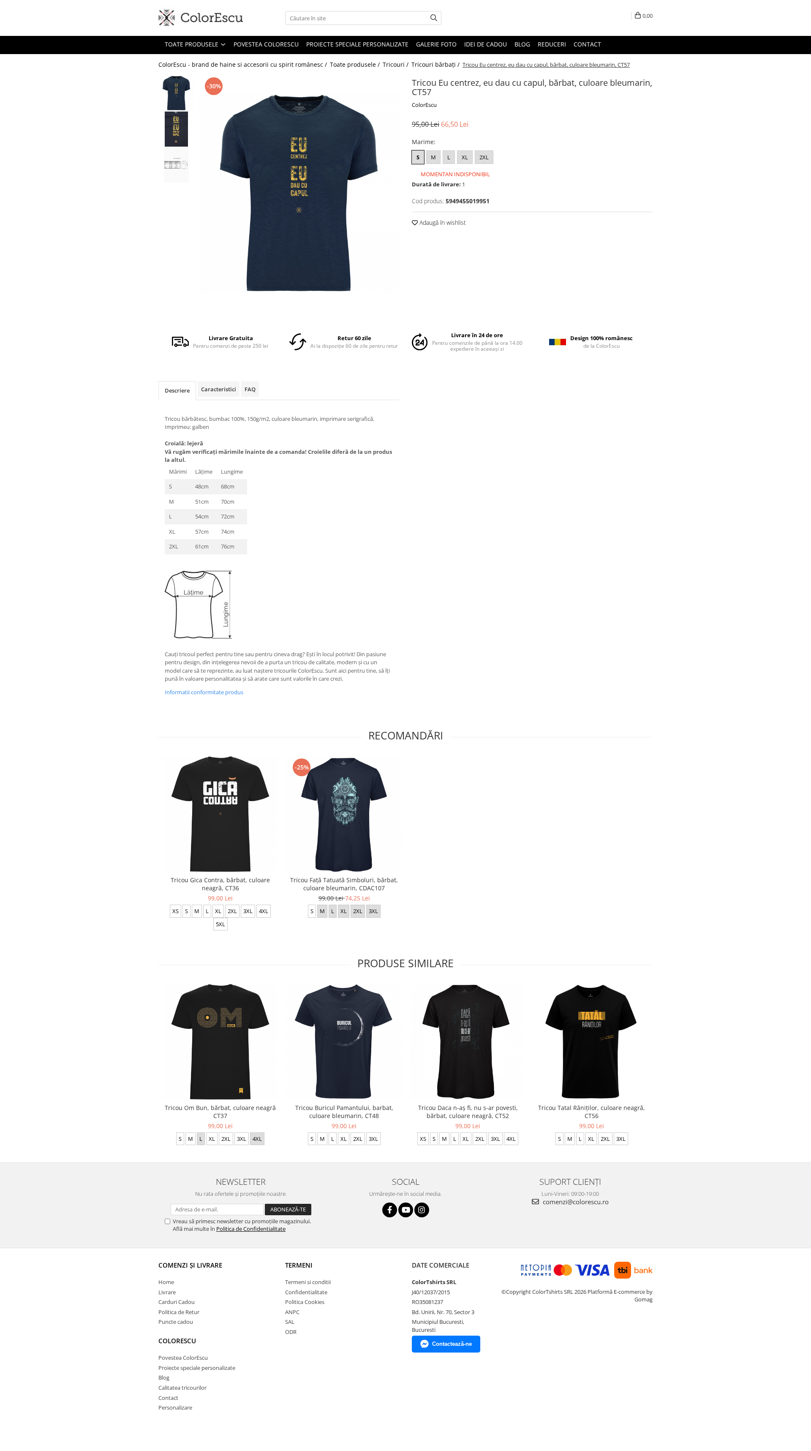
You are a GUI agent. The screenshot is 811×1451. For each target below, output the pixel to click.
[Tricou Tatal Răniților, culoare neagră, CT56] (591, 1041)
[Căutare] (433, 18)
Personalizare (175, 1407)
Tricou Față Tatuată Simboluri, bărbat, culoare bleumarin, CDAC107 (344, 884)
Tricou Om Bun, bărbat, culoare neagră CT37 (220, 1112)
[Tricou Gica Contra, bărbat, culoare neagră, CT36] (220, 814)
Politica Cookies (304, 1302)
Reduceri (552, 44)
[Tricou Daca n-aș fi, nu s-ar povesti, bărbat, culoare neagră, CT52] (467, 1041)
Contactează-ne (452, 1344)
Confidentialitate (306, 1292)
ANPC (292, 1312)
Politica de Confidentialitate (251, 1229)
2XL (484, 157)
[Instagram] (421, 1210)
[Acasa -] (200, 18)
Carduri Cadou (176, 1302)
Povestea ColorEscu (266, 44)
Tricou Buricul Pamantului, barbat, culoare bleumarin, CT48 (344, 1112)
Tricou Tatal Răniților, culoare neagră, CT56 (591, 1112)
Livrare (167, 1292)
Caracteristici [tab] (218, 389)
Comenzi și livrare (190, 1265)
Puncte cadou (175, 1322)
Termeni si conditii (308, 1282)
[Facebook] (389, 1210)
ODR (291, 1332)
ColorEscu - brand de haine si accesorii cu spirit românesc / (243, 64)
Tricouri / (396, 64)
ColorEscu (424, 105)
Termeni (299, 1265)
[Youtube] (405, 1210)
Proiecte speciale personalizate (357, 44)
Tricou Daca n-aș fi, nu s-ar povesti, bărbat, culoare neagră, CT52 (468, 1112)
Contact (587, 44)
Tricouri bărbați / (436, 64)
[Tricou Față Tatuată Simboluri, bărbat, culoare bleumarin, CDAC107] (344, 814)
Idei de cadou (485, 44)
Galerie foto (436, 44)
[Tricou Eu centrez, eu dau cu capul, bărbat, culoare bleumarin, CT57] (299, 193)
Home (166, 1282)
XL (465, 157)
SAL (289, 1322)
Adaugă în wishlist (442, 222)
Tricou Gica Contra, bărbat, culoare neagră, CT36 (220, 884)
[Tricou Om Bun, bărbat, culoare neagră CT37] (220, 1041)
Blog (522, 44)
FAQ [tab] (250, 389)
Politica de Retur (178, 1312)
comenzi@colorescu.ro (575, 1201)
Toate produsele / (355, 64)
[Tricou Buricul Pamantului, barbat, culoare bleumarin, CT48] (344, 1041)
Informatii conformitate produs (204, 692)
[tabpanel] (299, 193)
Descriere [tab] (177, 390)
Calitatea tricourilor (182, 1387)
